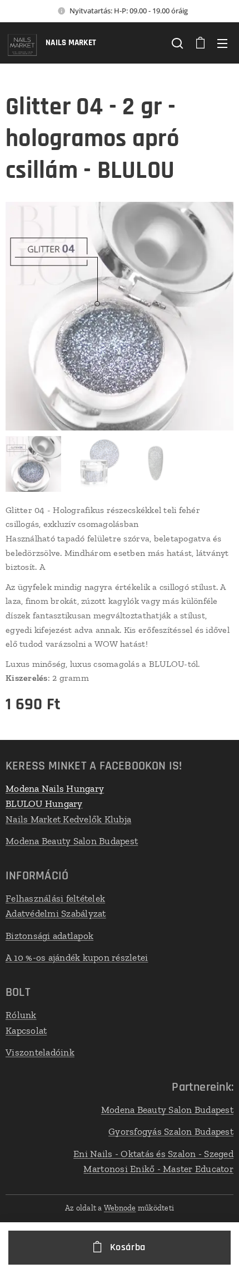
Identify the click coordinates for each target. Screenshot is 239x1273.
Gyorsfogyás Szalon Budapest (170, 1131)
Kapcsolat (26, 1030)
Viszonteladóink (40, 1052)
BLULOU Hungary (44, 803)
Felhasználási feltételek (55, 898)
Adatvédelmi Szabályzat (56, 913)
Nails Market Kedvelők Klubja (68, 819)
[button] (177, 43)
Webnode (120, 1208)
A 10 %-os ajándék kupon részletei (77, 957)
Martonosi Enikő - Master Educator (158, 1168)
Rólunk (21, 1014)
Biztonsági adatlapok (49, 935)
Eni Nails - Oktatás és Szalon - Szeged (153, 1153)
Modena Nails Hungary (55, 788)
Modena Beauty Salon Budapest (72, 840)
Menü (222, 43)
